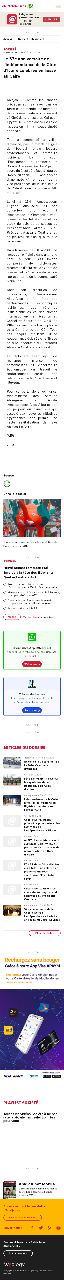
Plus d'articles (44, 933)
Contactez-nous (18, 1253)
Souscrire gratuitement (22, 1217)
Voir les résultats (32, 617)
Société (36, 39)
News (21, 39)
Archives (48, 617)
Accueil (7, 39)
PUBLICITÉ (31, 33)
